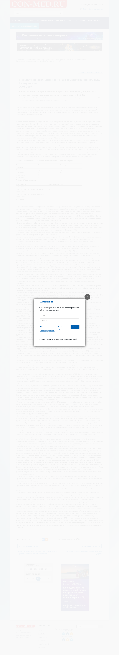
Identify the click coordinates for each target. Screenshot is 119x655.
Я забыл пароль (60, 328)
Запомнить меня (48, 327)
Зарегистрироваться (47, 331)
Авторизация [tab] (46, 301)
